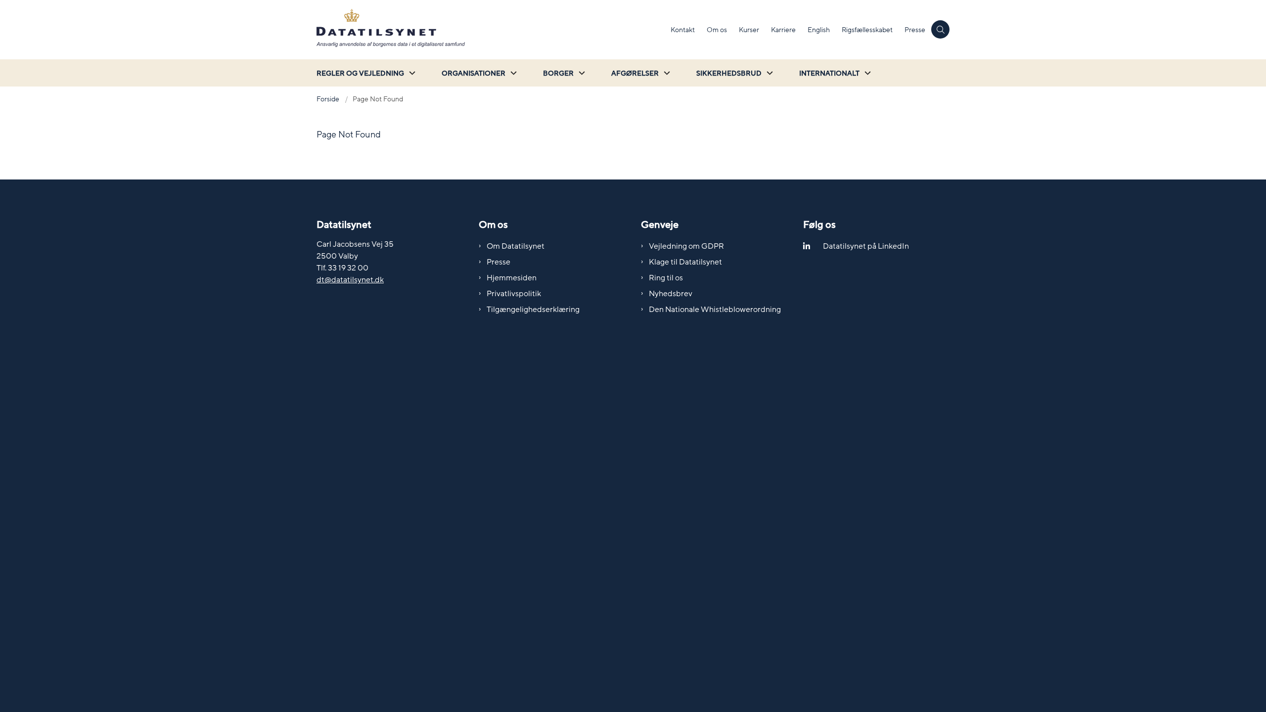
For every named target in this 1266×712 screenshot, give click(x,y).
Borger (558, 73)
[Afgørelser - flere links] (666, 73)
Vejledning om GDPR (686, 246)
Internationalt (829, 73)
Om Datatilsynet (515, 246)
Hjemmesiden (512, 277)
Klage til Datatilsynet (685, 262)
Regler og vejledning (360, 73)
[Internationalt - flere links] (866, 73)
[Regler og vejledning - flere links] (411, 73)
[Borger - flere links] (581, 73)
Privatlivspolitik (514, 293)
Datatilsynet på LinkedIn (866, 246)
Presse (498, 262)
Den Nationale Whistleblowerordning (715, 309)
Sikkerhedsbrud (729, 73)
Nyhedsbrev (670, 293)
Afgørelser (635, 73)
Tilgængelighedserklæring (533, 309)
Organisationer (473, 73)
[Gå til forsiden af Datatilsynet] (490, 29)
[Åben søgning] (940, 29)
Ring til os (666, 277)
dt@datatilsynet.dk (350, 279)
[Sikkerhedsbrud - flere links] (768, 73)
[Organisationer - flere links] (512, 73)
